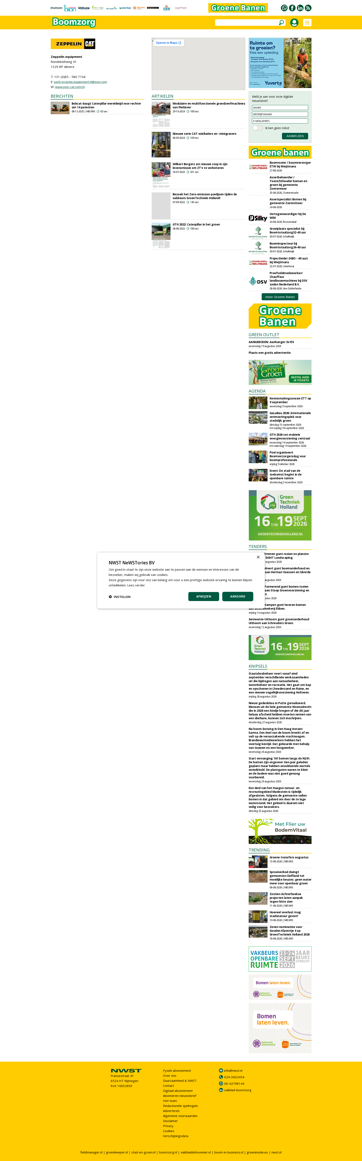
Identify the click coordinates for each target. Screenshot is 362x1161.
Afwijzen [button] (203, 596)
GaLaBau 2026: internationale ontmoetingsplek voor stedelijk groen (290, 416)
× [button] (258, 557)
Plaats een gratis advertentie (270, 353)
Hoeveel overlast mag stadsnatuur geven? (285, 914)
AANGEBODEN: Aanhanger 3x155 (271, 342)
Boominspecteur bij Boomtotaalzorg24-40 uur (288, 245)
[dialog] (181, 580)
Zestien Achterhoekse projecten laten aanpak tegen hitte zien (286, 897)
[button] (120, 596)
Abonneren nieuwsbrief (179, 1096)
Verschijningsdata (175, 1136)
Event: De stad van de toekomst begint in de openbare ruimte (286, 474)
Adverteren (171, 1111)
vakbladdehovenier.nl (196, 1152)
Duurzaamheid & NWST (180, 1080)
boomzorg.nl (168, 1152)
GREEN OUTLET (264, 334)
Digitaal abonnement (178, 1090)
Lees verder (136, 585)
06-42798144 (234, 1083)
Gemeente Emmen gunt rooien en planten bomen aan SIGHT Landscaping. (279, 556)
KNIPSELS (258, 666)
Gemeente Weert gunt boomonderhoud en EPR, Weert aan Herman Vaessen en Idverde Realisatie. (280, 572)
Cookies (168, 1131)
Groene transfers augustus (289, 857)
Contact (168, 1085)
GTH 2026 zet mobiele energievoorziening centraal (290, 436)
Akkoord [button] (237, 596)
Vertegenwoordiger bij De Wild (288, 216)
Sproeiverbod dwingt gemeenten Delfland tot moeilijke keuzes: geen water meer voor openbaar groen (291, 877)
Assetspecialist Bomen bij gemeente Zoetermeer (288, 201)
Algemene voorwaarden (180, 1116)
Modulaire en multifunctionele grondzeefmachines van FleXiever (209, 105)
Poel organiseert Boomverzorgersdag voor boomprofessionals (288, 456)
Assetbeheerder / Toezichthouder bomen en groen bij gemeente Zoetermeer (288, 182)
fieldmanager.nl (91, 1152)
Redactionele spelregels (180, 1106)
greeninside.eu (257, 1152)
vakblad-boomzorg (237, 1090)
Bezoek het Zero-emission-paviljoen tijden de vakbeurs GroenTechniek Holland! (205, 196)
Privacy (168, 1126)
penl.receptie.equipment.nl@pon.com (80, 82)
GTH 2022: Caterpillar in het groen (196, 224)
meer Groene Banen (280, 297)
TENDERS (258, 546)
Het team (170, 1101)
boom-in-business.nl (228, 1152)
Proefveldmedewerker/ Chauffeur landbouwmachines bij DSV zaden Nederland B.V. (288, 278)
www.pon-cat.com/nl (70, 87)
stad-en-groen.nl (143, 1152)
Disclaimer (170, 1121)
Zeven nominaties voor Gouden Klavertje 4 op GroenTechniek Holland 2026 (290, 930)
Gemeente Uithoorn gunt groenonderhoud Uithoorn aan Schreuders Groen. (279, 621)
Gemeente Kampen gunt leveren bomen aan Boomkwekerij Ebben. (277, 606)
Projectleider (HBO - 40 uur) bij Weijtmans (289, 260)
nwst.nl (277, 1152)
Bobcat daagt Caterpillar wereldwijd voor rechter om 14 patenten (106, 105)
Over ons (169, 1075)
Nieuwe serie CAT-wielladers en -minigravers (205, 134)
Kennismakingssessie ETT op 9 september (290, 400)
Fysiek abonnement (177, 1070)
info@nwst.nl (233, 1070)
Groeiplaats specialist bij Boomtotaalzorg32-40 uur (288, 230)
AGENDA (257, 391)
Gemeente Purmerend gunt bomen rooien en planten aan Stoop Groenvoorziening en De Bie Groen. (279, 590)
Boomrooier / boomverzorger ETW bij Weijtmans (290, 164)
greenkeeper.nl (117, 1152)
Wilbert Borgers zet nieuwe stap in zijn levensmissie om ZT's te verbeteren (200, 166)
